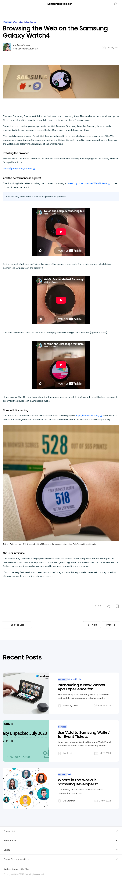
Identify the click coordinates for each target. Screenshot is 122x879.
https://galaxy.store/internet (17, 168)
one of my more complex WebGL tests (87, 183)
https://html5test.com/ (87, 415)
